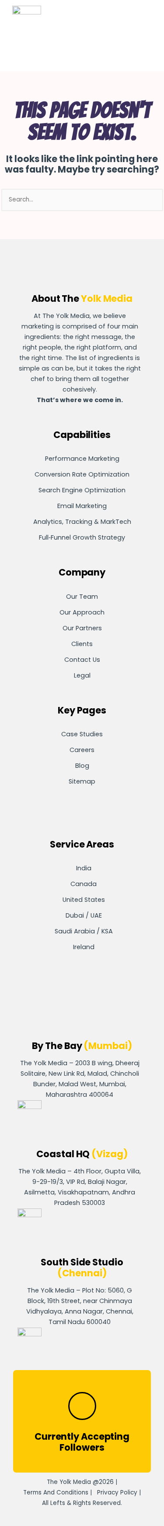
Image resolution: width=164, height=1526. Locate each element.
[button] (123, 27)
